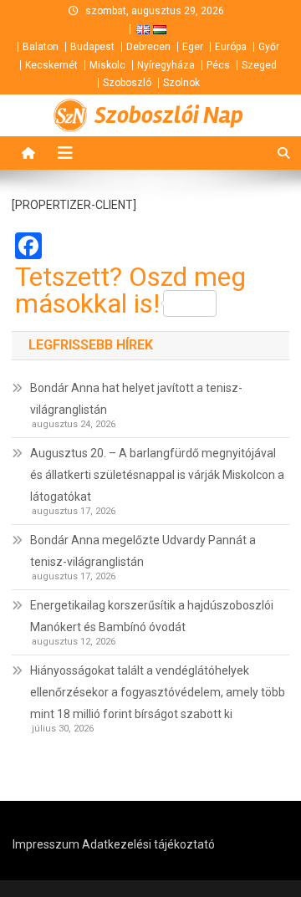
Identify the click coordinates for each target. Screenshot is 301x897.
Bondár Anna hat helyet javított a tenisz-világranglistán (136, 398)
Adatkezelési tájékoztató (148, 844)
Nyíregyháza (166, 65)
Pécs (218, 65)
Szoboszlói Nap (168, 115)
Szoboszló (127, 83)
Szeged (259, 65)
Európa (231, 47)
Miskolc (107, 65)
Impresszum (46, 844)
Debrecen (148, 47)
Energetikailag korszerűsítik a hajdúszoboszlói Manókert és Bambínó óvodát (151, 616)
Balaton (41, 47)
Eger (192, 47)
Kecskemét (51, 65)
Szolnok (181, 83)
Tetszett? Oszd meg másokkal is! (130, 290)
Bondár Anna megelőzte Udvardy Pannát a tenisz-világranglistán (143, 550)
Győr (268, 47)
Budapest (92, 47)
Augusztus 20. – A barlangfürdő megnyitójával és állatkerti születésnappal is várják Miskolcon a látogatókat (157, 474)
